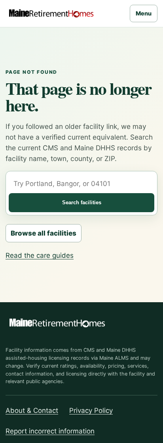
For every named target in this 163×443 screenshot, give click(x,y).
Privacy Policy (91, 410)
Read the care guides (40, 255)
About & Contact (32, 410)
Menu (144, 13)
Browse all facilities (43, 233)
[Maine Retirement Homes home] (51, 13)
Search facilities (81, 202)
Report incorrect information (50, 431)
